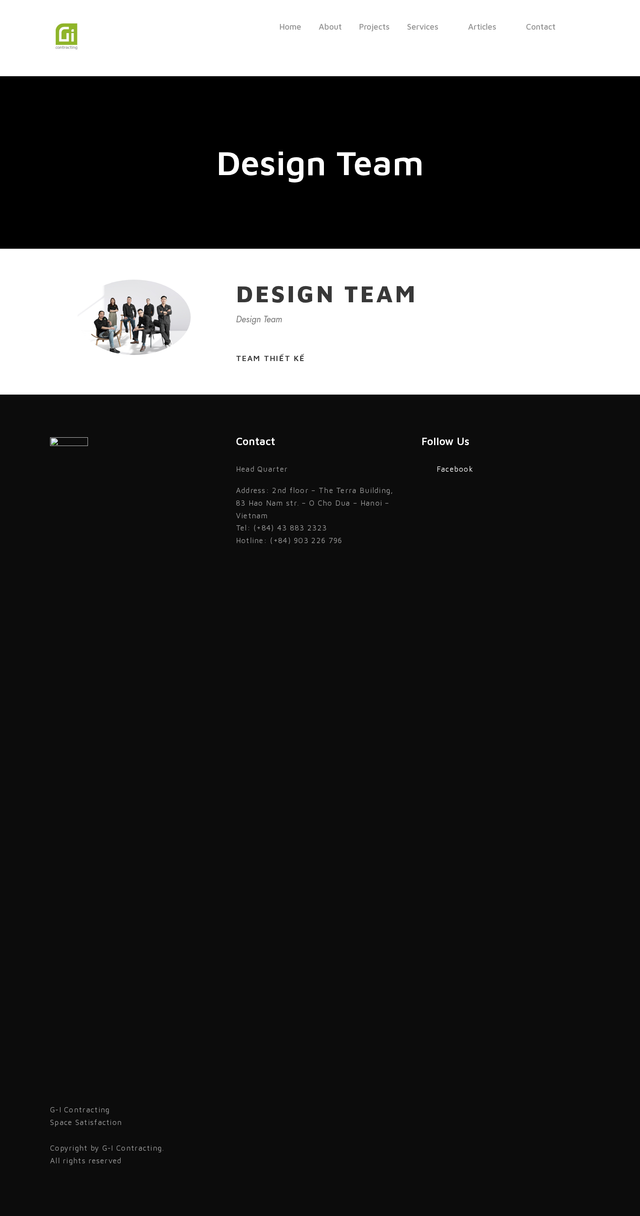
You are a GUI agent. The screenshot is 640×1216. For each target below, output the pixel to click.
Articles (482, 26)
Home (290, 26)
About (330, 26)
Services (422, 26)
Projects (374, 26)
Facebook (455, 469)
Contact (541, 26)
